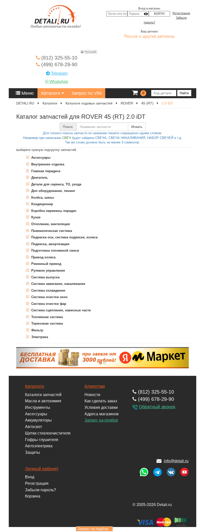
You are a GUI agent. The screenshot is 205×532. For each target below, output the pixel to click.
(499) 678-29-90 (58, 64)
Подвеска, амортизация (50, 244)
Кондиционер (41, 204)
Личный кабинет (41, 468)
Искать (136, 127)
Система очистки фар (48, 304)
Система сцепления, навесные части (60, 310)
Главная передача (45, 171)
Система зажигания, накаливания (57, 284)
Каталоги (51, 93)
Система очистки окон (49, 297)
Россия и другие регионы (149, 36)
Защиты (32, 452)
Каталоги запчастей (43, 395)
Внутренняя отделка (47, 164)
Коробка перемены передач (53, 211)
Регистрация (181, 13)
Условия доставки (101, 407)
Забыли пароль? (40, 490)
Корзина (32, 496)
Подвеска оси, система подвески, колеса (64, 237)
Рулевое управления (47, 270)
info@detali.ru (176, 461)
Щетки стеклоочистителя (47, 433)
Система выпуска (45, 277)
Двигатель (39, 177)
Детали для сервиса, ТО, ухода (55, 184)
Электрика (39, 337)
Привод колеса (43, 257)
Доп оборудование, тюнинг (52, 191)
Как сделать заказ (100, 401)
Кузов (35, 217)
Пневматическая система (51, 231)
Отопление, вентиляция (50, 224)
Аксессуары (40, 157)
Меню (27, 93)
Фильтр (36, 330)
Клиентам (94, 386)
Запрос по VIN (87, 93)
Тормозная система (46, 323)
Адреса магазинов (101, 414)
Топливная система (46, 317)
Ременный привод (45, 264)
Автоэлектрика (38, 446)
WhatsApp (58, 81)
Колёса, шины (42, 197)
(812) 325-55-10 (58, 57)
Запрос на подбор (101, 420)
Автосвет (33, 427)
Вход (29, 477)
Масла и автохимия (43, 401)
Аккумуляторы (38, 420)
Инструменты (37, 407)
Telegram (59, 73)
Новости (92, 395)
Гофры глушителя (41, 440)
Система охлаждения (47, 290)
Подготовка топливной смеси (54, 250)
